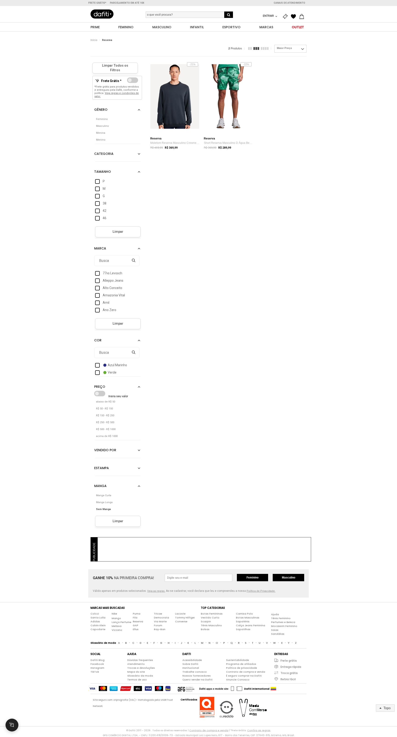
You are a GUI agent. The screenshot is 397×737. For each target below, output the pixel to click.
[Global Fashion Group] (186, 689)
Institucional (190, 667)
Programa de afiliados (241, 664)
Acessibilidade (192, 660)
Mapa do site (136, 671)
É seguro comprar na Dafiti (244, 675)
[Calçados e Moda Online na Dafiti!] (102, 14)
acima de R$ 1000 (107, 436)
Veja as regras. (156, 591)
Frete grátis (289, 661)
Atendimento (136, 664)
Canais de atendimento (289, 2)
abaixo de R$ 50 (105, 401)
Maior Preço (284, 48)
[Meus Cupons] (286, 16)
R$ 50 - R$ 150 (104, 408)
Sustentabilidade (237, 660)
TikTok (95, 671)
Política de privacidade (241, 667)
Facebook (97, 664)
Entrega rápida (291, 667)
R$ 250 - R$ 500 (105, 422)
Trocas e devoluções (141, 667)
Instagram (97, 667)
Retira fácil (288, 679)
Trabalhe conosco (194, 671)
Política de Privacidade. (261, 591)
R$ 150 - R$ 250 (105, 415)
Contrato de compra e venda (245, 671)
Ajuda (275, 614)
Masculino (288, 577)
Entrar (269, 15)
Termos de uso (137, 679)
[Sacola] (302, 16)
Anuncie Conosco (238, 679)
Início (94, 40)
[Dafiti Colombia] (273, 689)
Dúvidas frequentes (140, 660)
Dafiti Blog (98, 660)
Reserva (107, 40)
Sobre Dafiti (190, 664)
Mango (116, 618)
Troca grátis (289, 673)
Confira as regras (258, 730)
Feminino (252, 577)
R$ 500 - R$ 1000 (106, 429)
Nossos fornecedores (196, 675)
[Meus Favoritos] (294, 16)
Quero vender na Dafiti (197, 679)
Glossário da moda (140, 675)
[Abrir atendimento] (12, 725)
